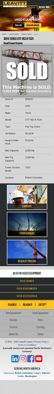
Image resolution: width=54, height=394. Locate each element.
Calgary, (41, 373)
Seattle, (27, 376)
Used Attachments (27, 289)
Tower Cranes (26, 34)
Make (8, 113)
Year (7, 106)
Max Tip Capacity (9, 159)
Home (4, 34)
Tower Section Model (12, 169)
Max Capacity (12, 150)
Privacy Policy (41, 341)
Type (7, 126)
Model (8, 119)
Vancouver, (18, 373)
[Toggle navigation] (44, 7)
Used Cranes (14, 34)
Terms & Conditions (27, 345)
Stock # (9, 99)
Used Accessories (27, 296)
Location (9, 177)
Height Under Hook (12, 142)
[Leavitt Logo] (15, 4)
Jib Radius (10, 133)
